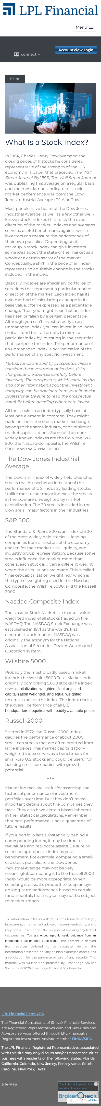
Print (15, 79)
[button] (84, 27)
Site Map (9, 1084)
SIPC (88, 1039)
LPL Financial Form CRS (22, 1014)
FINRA (77, 1039)
